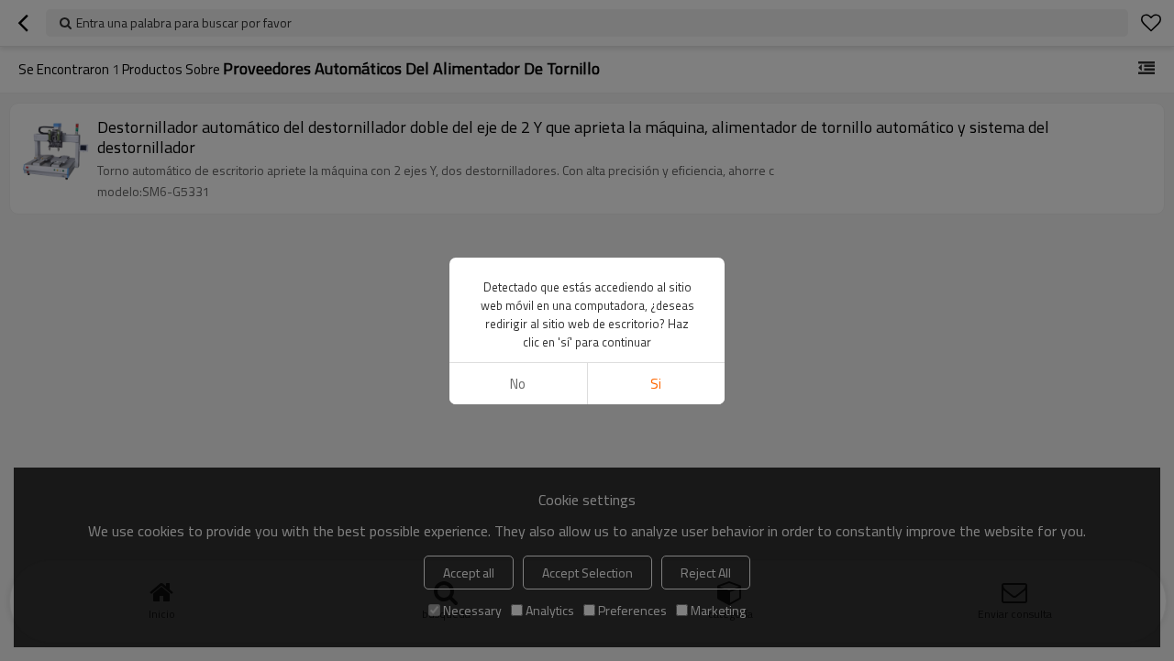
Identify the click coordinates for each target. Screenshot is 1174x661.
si (655, 383)
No (518, 383)
